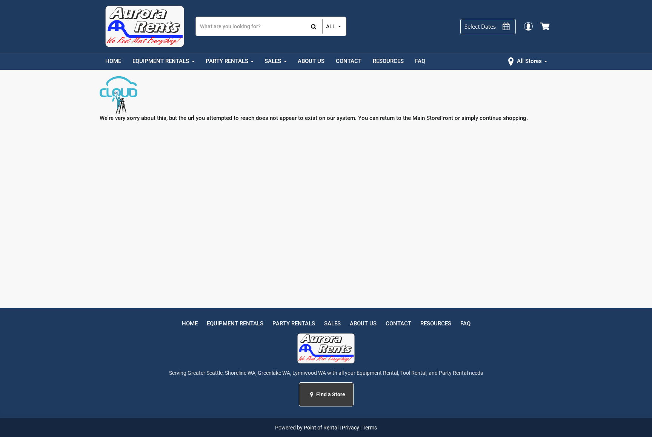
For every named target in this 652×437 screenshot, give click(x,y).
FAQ (465, 323)
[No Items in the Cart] (545, 26)
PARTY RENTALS (293, 323)
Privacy (350, 428)
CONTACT (398, 323)
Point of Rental (321, 428)
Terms (370, 428)
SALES (332, 323)
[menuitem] (113, 61)
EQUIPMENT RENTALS (235, 323)
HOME (190, 323)
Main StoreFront (432, 118)
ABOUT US (363, 323)
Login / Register (528, 26)
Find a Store (330, 394)
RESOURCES (435, 323)
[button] (312, 394)
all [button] (330, 26)
